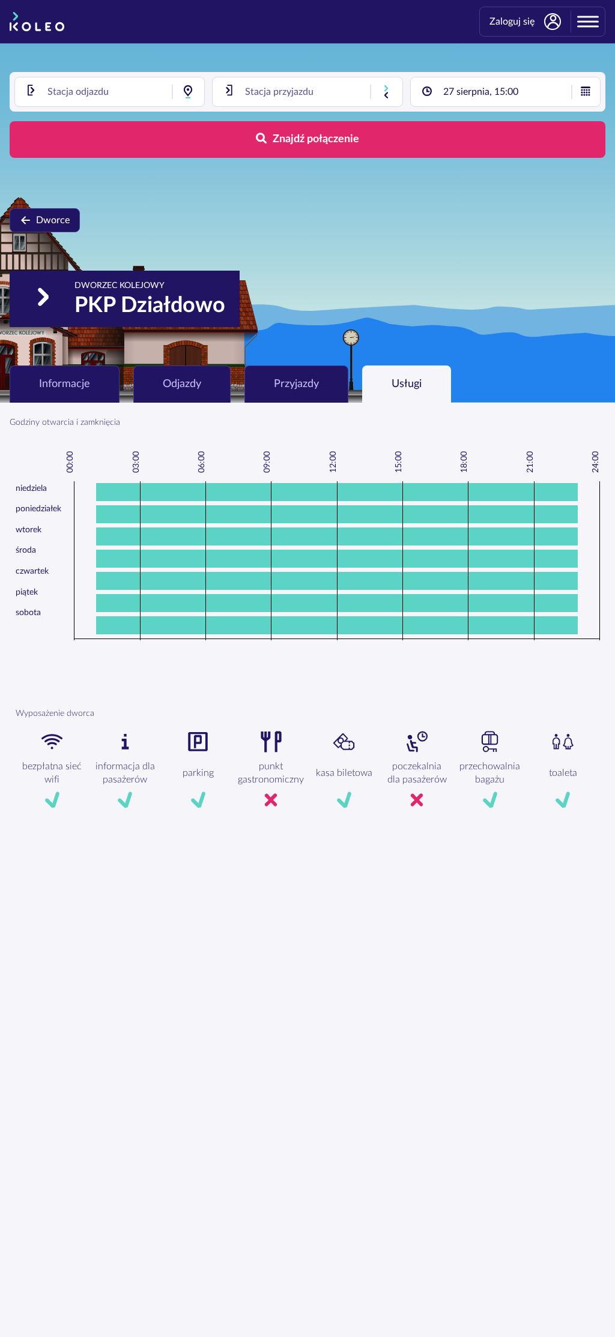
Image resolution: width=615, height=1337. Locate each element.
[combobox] (109, 91)
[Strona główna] (37, 21)
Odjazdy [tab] (182, 384)
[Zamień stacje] (386, 91)
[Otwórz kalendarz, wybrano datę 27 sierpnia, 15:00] (585, 91)
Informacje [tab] (64, 384)
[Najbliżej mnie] (188, 91)
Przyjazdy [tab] (296, 384)
